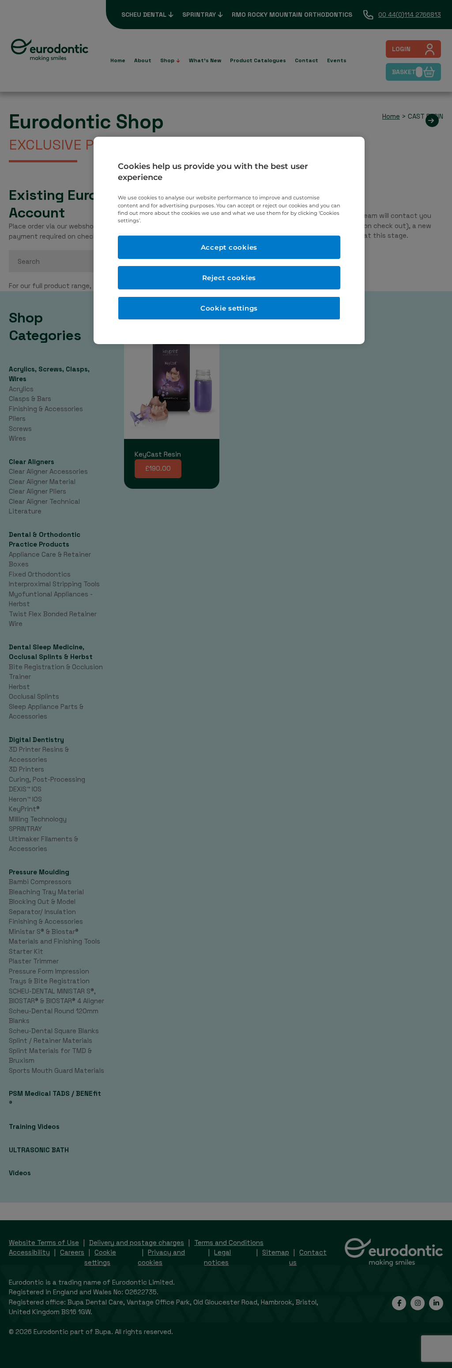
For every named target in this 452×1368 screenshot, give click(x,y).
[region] (229, 240)
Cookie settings (229, 308)
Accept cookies (229, 247)
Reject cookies (229, 278)
